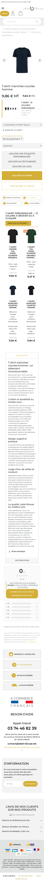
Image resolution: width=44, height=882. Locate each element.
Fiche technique (16, 551)
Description (22, 355)
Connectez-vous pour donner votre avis (22, 594)
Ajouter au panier (22, 175)
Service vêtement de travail (15, 827)
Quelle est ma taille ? (12, 130)
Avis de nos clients (25, 876)
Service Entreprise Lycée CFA (15, 831)
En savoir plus (31, 642)
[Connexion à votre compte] (13, 12)
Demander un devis (22, 185)
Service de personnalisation (16, 820)
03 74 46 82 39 (22, 728)
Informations (22, 560)
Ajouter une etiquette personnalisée (22, 155)
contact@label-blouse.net (22, 743)
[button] (22, 109)
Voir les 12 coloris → (18, 223)
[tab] (22, 356)
